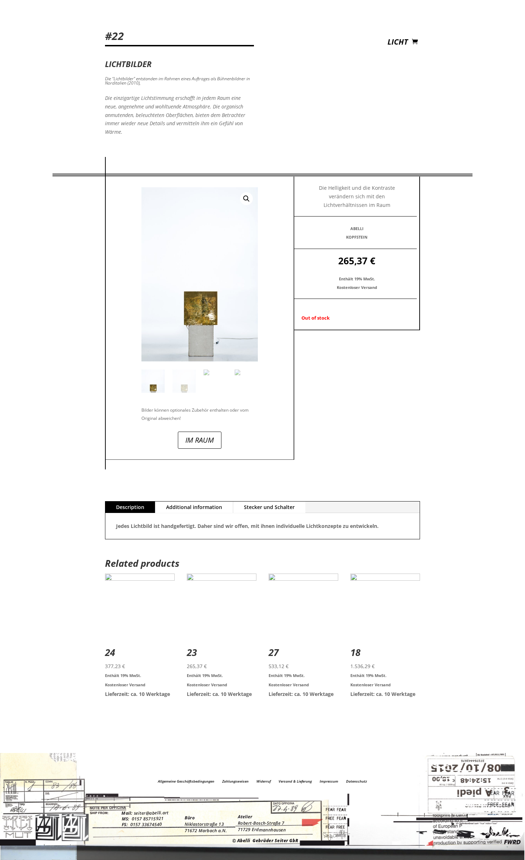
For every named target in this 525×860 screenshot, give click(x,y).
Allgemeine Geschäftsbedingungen (186, 781)
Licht (398, 43)
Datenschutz (356, 781)
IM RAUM (199, 440)
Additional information (194, 507)
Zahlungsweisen (235, 781)
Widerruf (263, 781)
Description (130, 507)
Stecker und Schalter (269, 507)
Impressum (329, 781)
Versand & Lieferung (295, 781)
